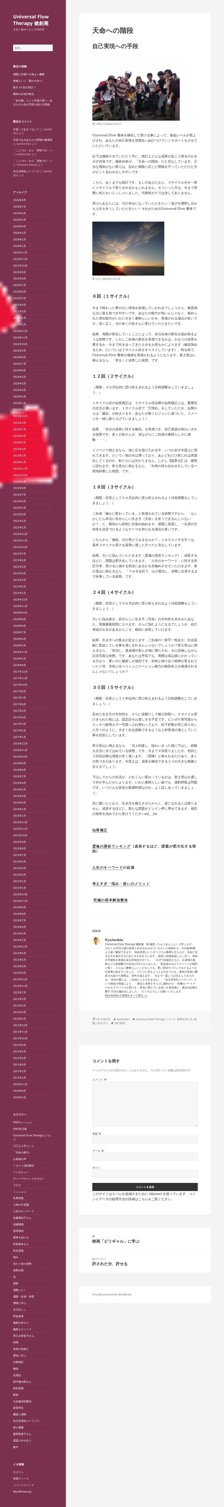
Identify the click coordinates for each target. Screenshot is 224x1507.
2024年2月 (19, 396)
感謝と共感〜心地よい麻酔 (29, 74)
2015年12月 (20, 822)
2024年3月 (19, 390)
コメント (99, 1079)
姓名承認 (18, 1250)
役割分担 (18, 1270)
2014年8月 (19, 914)
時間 (15, 1342)
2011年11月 (20, 1032)
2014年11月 (20, 901)
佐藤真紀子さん (22, 1218)
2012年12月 (20, 979)
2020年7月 (19, 632)
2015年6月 (19, 861)
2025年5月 (19, 298)
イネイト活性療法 (23, 1165)
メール (98, 1151)
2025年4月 (19, 305)
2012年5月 (19, 999)
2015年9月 (19, 842)
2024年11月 (20, 337)
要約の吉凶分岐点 (23, 94)
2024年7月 (19, 364)
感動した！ (19, 1290)
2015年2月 (19, 881)
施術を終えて (21, 1323)
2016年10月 (20, 757)
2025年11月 (20, 259)
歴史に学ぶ (19, 1355)
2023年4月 (19, 449)
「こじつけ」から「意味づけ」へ (32, 150)
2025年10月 (20, 265)
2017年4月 (19, 717)
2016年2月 (19, 809)
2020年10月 (20, 613)
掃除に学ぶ (19, 1303)
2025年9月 (19, 272)
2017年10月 (20, 685)
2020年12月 (20, 599)
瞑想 (15, 1395)
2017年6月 (19, 704)
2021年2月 (19, 586)
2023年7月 (19, 429)
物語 (15, 1368)
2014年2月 (19, 940)
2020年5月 (19, 645)
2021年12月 (20, 534)
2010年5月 (19, 1097)
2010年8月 (19, 1091)
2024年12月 (20, 331)
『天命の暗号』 (22, 1152)
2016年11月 (20, 750)
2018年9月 (19, 665)
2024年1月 (19, 403)
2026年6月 (19, 213)
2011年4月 (19, 1064)
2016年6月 (19, 783)
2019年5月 (19, 658)
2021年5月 (19, 567)
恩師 (15, 1283)
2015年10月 (20, 835)
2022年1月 (19, 527)
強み (15, 1257)
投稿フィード (21, 1478)
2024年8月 (19, 357)
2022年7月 (19, 495)
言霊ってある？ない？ (26, 129)
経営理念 (18, 1408)
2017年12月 (20, 672)
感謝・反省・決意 (23, 1296)
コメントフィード (23, 1485)
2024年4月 (19, 383)
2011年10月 (20, 1038)
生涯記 (17, 1375)
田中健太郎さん (22, 1382)
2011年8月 (19, 1045)
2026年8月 (19, 200)
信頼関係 (18, 1224)
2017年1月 (19, 737)
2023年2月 (19, 455)
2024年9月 (19, 350)
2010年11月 (20, 1084)
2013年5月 (19, 960)
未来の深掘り (21, 1349)
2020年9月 (19, 619)
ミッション (19, 1192)
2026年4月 (19, 226)
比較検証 (18, 1362)
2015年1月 (19, 888)
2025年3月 (19, 311)
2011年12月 (20, 1025)
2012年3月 (19, 1005)
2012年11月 (20, 986)
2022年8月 (19, 488)
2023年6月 (19, 436)
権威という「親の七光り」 (29, 81)
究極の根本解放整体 (110, 900)
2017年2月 (19, 730)
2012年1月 (19, 1019)
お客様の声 (19, 1159)
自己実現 (120, 1023)
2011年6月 (19, 1051)
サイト (96, 1168)
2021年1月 (19, 593)
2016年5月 (19, 789)
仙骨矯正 (100, 830)
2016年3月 (19, 802)
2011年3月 (19, 1071)
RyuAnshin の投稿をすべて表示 (124, 995)
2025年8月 (19, 278)
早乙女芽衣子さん (23, 1336)
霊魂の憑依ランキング (111, 846)
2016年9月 (19, 763)
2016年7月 (19, 776)
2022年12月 (20, 469)
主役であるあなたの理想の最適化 (32, 140)
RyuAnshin (123, 1019)
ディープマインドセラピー (29, 1179)
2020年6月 (19, 639)
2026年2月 (19, 239)
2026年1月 (19, 246)
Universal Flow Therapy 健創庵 (31, 19)
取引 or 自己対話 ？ (24, 87)
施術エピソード (22, 1329)
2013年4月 (19, 966)
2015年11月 (20, 829)
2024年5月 (19, 377)
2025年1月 (19, 324)
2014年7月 (19, 920)
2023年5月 (19, 442)
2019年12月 (20, 652)
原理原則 (18, 1231)
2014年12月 (20, 894)
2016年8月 (19, 770)
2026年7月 (19, 206)
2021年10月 (20, 547)
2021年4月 (19, 573)
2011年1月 (19, 1078)
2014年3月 (19, 933)
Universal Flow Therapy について (156, 1019)
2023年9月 (19, 423)
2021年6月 (19, 560)
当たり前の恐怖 (22, 1264)
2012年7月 (19, 992)
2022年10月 (20, 475)
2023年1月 (19, 462)
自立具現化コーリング (26, 171)
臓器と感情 (19, 1414)
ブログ (17, 1185)
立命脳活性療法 (22, 1401)
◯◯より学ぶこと (23, 1146)
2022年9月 (19, 482)
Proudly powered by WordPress (111, 1294)
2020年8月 (19, 626)
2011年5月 (19, 1058)
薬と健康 (18, 1427)
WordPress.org (22, 1491)
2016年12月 (20, 743)
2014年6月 (19, 927)
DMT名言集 (20, 1129)
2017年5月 (19, 711)
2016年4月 (19, 796)
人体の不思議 (21, 1205)
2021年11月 (20, 540)
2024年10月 (20, 344)
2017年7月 (19, 698)
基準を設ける (21, 1237)
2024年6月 (19, 370)
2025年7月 (19, 285)
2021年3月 (19, 580)
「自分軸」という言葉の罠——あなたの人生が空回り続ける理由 (32, 102)
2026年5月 (19, 220)
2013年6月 (19, 953)
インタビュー (21, 1172)
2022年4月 (19, 514)
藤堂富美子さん (22, 1434)
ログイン (18, 1472)
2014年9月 (19, 907)
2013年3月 (19, 973)
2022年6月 (19, 501)
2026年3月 (19, 233)
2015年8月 (19, 848)
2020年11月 (20, 606)
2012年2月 (19, 1012)
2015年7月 (19, 855)
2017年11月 (20, 678)
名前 (96, 1133)
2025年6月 (19, 291)
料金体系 (18, 1316)
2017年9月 (19, 691)
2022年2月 (19, 521)
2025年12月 (20, 252)
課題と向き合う (22, 1440)
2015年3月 (19, 875)
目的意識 (18, 1388)
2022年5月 (19, 508)
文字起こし (19, 1309)
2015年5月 (19, 868)
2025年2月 (19, 318)
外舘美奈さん (21, 1244)
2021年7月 (19, 554)
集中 (15, 1447)
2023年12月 (20, 409)
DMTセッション (22, 1122)
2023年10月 (20, 416)
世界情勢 (18, 1198)
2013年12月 (20, 946)
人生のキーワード (23, 1211)
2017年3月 (19, 724)
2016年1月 (19, 816)
